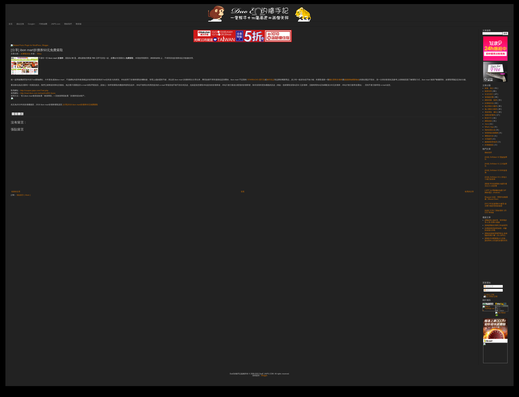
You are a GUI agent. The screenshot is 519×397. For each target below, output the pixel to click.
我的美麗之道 (490, 130)
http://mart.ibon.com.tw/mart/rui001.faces (37, 93)
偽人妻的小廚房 (491, 109)
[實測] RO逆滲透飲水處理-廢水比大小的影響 (496, 185)
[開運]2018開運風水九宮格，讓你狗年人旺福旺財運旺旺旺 (496, 239)
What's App (489, 127)
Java (487, 124)
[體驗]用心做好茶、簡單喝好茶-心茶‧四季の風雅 (496, 221)
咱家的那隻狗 (490, 115)
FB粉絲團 (43, 24)
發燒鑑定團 (489, 97)
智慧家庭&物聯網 (492, 133)
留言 (488, 290)
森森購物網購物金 (351, 80)
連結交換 (20, 24)
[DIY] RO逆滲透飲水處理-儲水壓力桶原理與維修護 (495, 205)
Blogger (264, 375)
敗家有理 (488, 91)
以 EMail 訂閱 (492, 297)
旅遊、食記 (489, 88)
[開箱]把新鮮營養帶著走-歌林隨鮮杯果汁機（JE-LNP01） (496, 234)
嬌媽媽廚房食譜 (491, 142)
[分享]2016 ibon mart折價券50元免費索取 (80, 105)
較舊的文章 (469, 192)
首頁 (10, 24)
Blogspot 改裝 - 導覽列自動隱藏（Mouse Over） (496, 198)
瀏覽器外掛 (489, 136)
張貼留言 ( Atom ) (24, 195)
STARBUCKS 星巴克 (256, 80)
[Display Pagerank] (488, 304)
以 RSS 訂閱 (489, 295)
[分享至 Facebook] (22, 114)
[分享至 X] (19, 114)
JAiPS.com (55, 24)
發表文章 (489, 286)
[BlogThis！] (16, 114)
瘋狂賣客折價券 (335, 80)
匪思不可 (488, 118)
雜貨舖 (78, 24)
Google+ (31, 24)
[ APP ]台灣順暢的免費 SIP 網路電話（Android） (495, 191)
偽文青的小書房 (491, 106)
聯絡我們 (68, 24)
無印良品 (270, 80)
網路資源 (488, 121)
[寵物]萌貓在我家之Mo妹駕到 (496, 225)
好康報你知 (26, 54)
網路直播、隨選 (491, 100)
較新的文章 (15, 192)
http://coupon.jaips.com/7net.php (34, 90)
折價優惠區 (489, 145)
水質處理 (488, 139)
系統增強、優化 (491, 112)
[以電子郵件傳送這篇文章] (13, 114)
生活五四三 (489, 94)
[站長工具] (501, 311)
